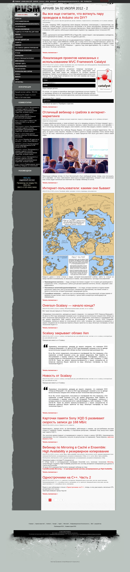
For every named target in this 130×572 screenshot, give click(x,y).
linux (17, 79)
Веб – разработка (86, 1)
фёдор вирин (88, 119)
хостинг (81, 308)
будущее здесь (20, 63)
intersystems (81, 454)
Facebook (62, 191)
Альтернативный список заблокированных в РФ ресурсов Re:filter (26, 145)
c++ (61, 480)
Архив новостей (26, 1)
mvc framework (79, 65)
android (18, 45)
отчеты (78, 191)
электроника (95, 20)
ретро (73, 20)
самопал (78, 20)
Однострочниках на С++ (75, 487)
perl (86, 65)
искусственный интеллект (24, 58)
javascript (19, 37)
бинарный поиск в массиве (84, 480)
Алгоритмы (19, 82)
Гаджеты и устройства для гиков (27, 32)
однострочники (102, 480)
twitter (67, 191)
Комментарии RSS (70, 526)
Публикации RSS (59, 526)
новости (71, 425)
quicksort (65, 480)
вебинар (62, 119)
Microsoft (53, 1)
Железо (17, 76)
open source (19, 61)
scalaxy (62, 308)
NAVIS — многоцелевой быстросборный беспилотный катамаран (25, 116)
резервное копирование (75, 456)
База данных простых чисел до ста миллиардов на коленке (26, 135)
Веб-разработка (20, 66)
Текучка (18, 34)
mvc (73, 65)
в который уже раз (70, 336)
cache (61, 454)
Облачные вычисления (72, 308)
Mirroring (110, 462)
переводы (84, 191)
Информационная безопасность (69, 1)
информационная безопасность (27, 24)
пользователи (92, 191)
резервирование (62, 456)
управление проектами (23, 50)
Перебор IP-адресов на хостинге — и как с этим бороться (27, 140)
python (17, 53)
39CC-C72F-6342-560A (22, 97)
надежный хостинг (27, 179)
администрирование (104, 454)
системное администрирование (26, 47)
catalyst (62, 65)
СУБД (84, 456)
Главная (17, 1)
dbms (65, 454)
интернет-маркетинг (71, 119)
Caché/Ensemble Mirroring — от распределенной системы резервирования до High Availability (77, 469)
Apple (47, 1)
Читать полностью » (50, 52)
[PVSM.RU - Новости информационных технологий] (27, 9)
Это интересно (20, 26)
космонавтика (20, 69)
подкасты (81, 119)
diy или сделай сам (22, 40)
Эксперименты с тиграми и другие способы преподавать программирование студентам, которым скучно (27, 110)
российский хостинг (82, 336)
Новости (18, 18)
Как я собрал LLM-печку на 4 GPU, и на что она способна (26, 122)
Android (35, 1)
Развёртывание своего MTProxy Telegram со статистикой (27, 165)
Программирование (22, 21)
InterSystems (46, 458)
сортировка (72, 482)
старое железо (86, 20)
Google (41, 1)
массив (95, 480)
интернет (73, 191)
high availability (72, 454)
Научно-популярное (22, 29)
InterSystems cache (57, 458)
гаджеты (18, 42)
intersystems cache (91, 454)
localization (68, 65)
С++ (56, 482)
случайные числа (63, 482)
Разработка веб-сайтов (23, 71)
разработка (19, 55)
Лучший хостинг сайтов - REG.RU (26, 92)
